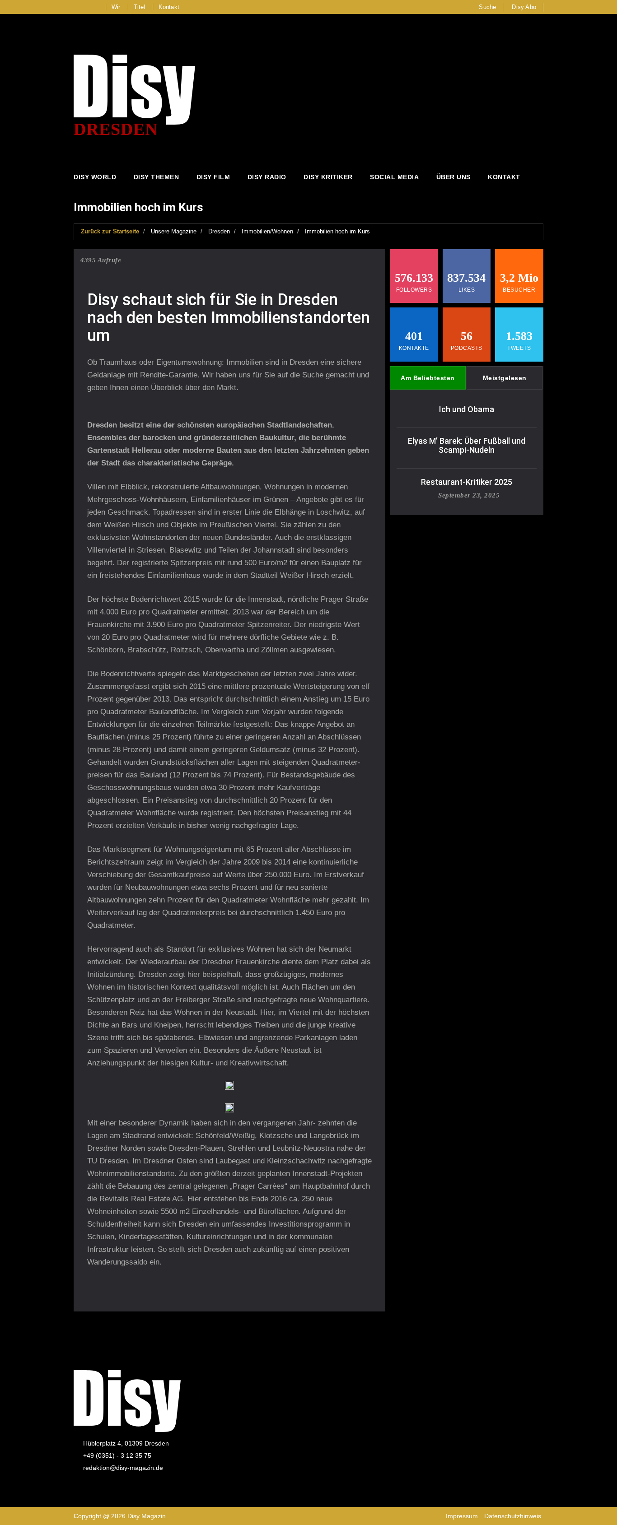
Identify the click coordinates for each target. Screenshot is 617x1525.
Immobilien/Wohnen (267, 231)
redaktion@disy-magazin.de (123, 1467)
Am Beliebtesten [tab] (428, 377)
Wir (116, 7)
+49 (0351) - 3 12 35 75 (117, 1455)
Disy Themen (156, 177)
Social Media (394, 177)
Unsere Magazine (173, 231)
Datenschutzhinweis (512, 1516)
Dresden (219, 231)
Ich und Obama (466, 409)
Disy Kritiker (328, 177)
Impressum (462, 1516)
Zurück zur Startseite (110, 231)
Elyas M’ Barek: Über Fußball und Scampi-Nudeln (466, 445)
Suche (487, 7)
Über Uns (453, 177)
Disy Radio (267, 177)
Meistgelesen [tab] (505, 377)
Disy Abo (524, 7)
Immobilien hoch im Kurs (337, 231)
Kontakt (169, 7)
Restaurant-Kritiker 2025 (466, 482)
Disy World (95, 177)
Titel (139, 7)
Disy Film (213, 177)
